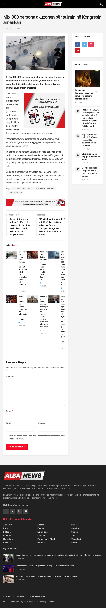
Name (9, 411)
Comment (11, 376)
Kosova (40, 525)
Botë (18, 29)
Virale (74, 543)
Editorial (7, 532)
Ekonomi (7, 535)
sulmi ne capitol (14, 192)
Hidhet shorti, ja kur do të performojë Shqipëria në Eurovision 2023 (45, 566)
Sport (73, 535)
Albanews (7, 596)
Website (41, 423)
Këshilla (7, 543)
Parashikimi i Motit (46, 539)
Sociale (74, 532)
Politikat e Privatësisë (36, 596)
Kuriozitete (42, 532)
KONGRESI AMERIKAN (45, 188)
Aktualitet (7, 525)
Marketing (20, 596)
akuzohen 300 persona (22, 188)
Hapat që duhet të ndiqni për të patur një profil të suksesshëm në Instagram (90, 140)
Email (9, 423)
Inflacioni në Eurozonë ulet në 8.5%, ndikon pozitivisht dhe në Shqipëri (46, 576)
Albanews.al (14, 602)
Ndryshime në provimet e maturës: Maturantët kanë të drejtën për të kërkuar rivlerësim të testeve (58, 555)
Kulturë (40, 528)
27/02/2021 (7, 29)
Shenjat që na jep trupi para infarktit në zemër (91, 156)
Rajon (74, 525)
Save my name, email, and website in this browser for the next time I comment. (37, 437)
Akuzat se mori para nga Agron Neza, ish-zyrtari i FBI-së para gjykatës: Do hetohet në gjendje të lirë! (65, 319)
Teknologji (76, 539)
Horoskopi (8, 539)
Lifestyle (41, 535)
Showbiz (75, 528)
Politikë (41, 543)
